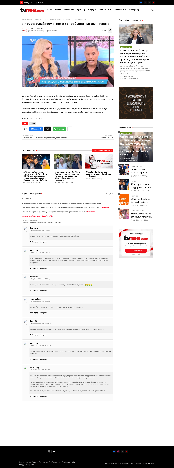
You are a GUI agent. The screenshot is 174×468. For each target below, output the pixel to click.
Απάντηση (34, 242)
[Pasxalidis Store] (136, 118)
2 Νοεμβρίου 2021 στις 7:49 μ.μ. (40, 252)
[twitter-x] (149, 2)
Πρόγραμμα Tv (105, 10)
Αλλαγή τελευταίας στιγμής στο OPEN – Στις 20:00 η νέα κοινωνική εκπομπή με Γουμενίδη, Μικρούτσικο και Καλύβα (35, 176)
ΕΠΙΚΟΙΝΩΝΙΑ (148, 463)
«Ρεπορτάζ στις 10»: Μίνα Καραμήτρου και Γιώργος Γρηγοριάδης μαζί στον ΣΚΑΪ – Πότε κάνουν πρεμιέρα (67, 176)
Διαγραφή (43, 242)
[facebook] (140, 2)
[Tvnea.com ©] (31, 9)
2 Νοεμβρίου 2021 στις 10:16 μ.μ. (40, 323)
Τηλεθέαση (69, 10)
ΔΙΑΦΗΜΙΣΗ (123, 463)
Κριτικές (81, 10)
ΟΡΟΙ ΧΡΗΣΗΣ (136, 463)
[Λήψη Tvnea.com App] (136, 243)
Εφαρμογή (134, 10)
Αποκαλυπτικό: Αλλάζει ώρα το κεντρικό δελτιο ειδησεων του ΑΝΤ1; (141, 171)
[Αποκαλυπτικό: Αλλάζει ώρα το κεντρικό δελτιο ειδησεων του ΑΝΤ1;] (124, 169)
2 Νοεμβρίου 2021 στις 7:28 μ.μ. (40, 230)
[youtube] (153, 2)
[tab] (50, 9)
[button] (152, 9)
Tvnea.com (91, 212)
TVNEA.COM (104, 207)
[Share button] (69, 129)
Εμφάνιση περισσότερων (103, 150)
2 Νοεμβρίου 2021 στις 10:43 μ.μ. (40, 345)
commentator (35, 299)
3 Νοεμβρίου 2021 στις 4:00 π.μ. (40, 370)
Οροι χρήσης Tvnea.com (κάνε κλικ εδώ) (37, 216)
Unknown (33, 228)
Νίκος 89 (33, 321)
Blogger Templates (39, 462)
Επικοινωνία (120, 10)
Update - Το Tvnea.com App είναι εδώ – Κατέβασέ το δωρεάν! (98, 174)
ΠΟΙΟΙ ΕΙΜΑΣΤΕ (110, 463)
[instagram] (145, 2)
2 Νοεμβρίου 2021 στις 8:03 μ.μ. (40, 301)
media (36, 19)
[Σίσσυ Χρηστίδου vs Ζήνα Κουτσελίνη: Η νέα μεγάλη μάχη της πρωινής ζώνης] (124, 214)
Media (58, 10)
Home (49, 10)
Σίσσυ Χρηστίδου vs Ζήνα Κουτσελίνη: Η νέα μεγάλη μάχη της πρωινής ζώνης (141, 215)
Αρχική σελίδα (27, 19)
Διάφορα (92, 10)
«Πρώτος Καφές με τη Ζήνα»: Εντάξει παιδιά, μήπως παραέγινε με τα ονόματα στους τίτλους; (142, 201)
